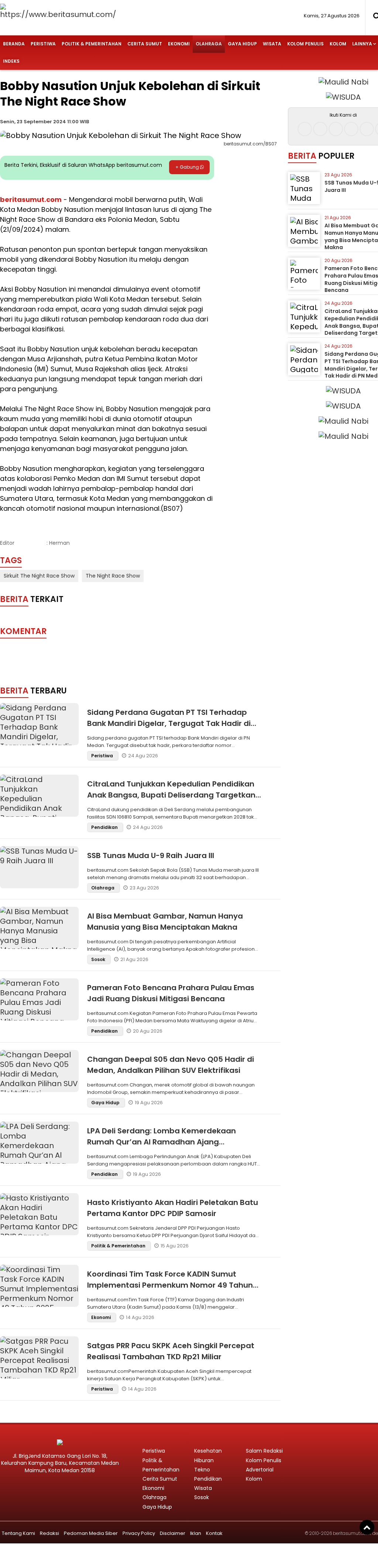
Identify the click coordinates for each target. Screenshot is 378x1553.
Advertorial (260, 1469)
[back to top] (367, 1527)
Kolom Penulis (305, 44)
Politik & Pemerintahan (91, 44)
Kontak (214, 1533)
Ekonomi (179, 44)
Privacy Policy (139, 1533)
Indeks (11, 61)
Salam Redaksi (264, 1450)
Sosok (98, 959)
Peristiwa (43, 44)
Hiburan (204, 1460)
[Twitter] (335, 129)
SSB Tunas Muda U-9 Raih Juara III (150, 855)
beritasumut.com (31, 199)
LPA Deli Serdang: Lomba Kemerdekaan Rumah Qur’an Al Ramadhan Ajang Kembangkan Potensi (161, 1142)
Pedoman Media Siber (91, 1533)
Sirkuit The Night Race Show (39, 575)
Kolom (338, 44)
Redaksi (49, 1533)
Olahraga (209, 44)
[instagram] (320, 129)
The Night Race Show (113, 575)
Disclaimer (172, 1533)
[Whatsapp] (366, 129)
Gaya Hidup (242, 44)
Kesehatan (208, 1450)
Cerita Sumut (144, 44)
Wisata (272, 44)
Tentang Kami (18, 1533)
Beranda (14, 44)
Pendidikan (105, 827)
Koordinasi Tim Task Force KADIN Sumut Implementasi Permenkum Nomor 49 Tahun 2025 (170, 1285)
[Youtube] (351, 129)
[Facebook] (304, 129)
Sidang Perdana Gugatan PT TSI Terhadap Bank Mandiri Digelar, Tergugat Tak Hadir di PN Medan (169, 723)
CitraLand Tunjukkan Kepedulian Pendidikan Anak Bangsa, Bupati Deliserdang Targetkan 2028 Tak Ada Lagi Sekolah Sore (171, 795)
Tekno (202, 1469)
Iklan (195, 1533)
